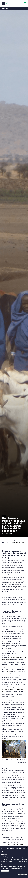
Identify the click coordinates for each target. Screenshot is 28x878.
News (7, 8)
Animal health (14, 542)
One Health (21, 542)
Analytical (4, 854)
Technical (4, 864)
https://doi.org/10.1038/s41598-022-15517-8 (13, 844)
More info (23, 851)
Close (26, 847)
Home (3, 8)
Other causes (9, 671)
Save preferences (4, 870)
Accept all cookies (22, 874)
